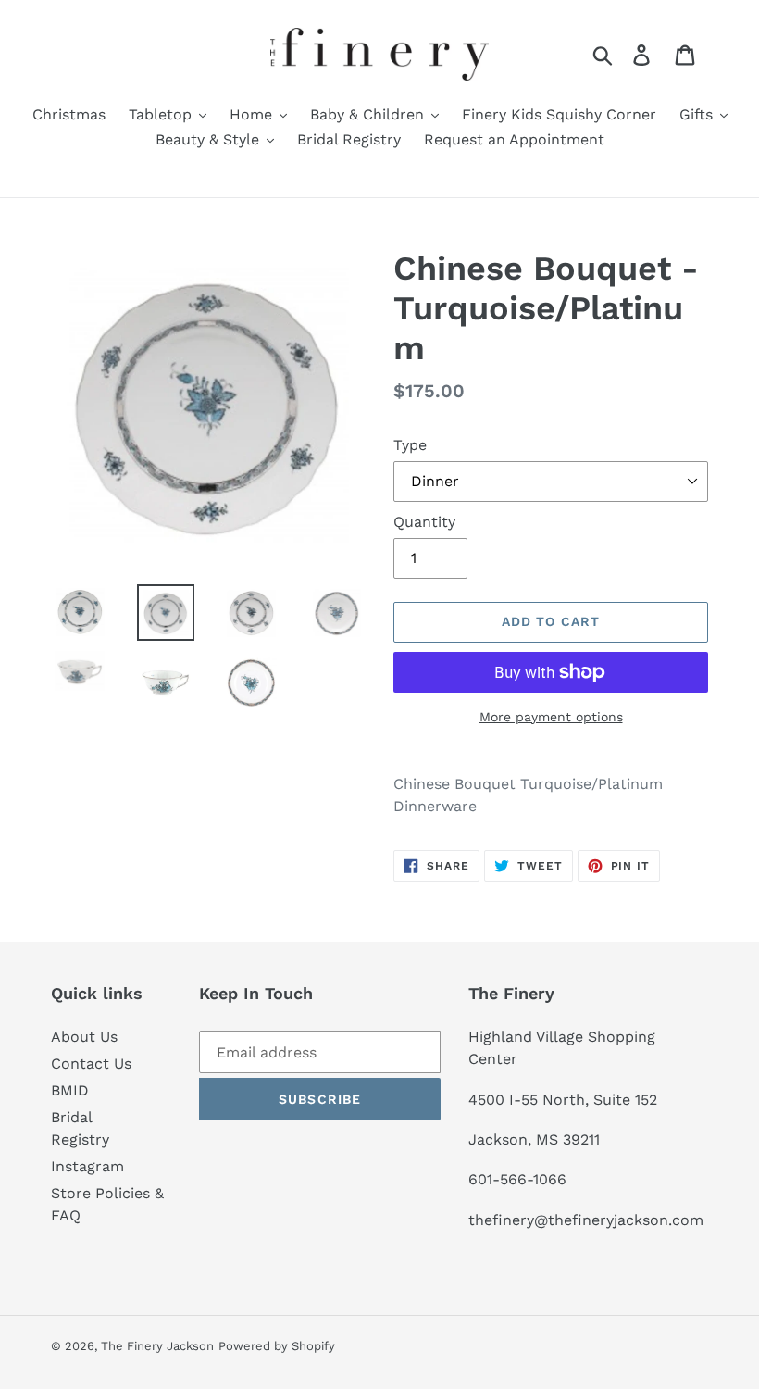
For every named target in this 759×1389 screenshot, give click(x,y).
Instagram (87, 1166)
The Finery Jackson (157, 1346)
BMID (70, 1090)
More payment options (551, 716)
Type (410, 445)
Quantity (424, 522)
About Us (84, 1036)
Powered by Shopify (276, 1346)
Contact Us (91, 1063)
